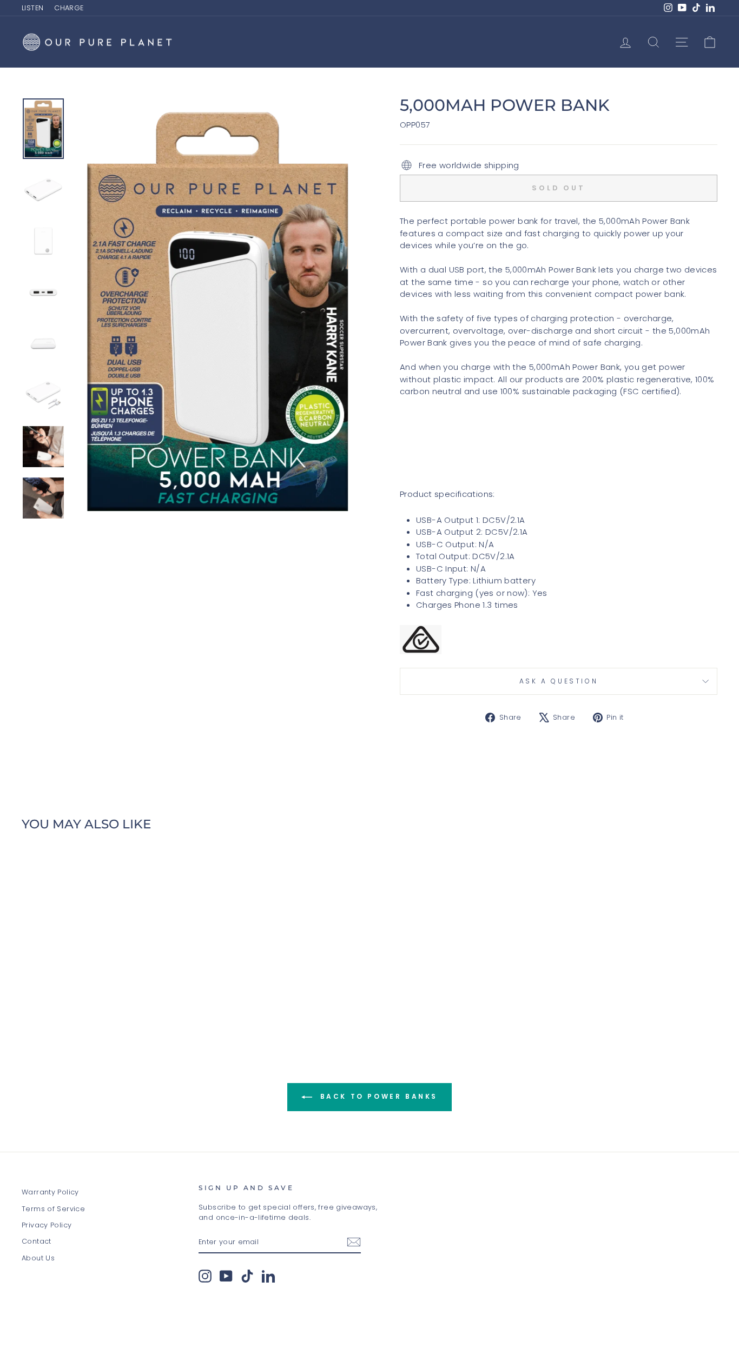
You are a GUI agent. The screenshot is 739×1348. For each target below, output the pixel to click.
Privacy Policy (46, 1225)
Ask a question (558, 681)
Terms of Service (53, 1208)
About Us (38, 1258)
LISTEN (32, 7)
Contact (36, 1241)
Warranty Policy (50, 1192)
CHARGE (68, 7)
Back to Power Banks (377, 1096)
